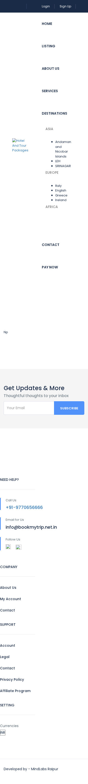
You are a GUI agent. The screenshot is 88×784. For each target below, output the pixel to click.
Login (46, 6)
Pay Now (50, 267)
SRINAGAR (63, 166)
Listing (48, 46)
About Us (50, 68)
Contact (50, 244)
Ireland (60, 200)
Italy (58, 185)
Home (47, 23)
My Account (10, 598)
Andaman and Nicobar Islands (63, 149)
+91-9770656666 (24, 507)
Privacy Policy (12, 679)
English (60, 190)
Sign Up (65, 6)
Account (7, 645)
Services (50, 90)
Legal (5, 656)
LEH (57, 161)
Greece (61, 195)
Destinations (54, 113)
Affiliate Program (15, 690)
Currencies (9, 725)
